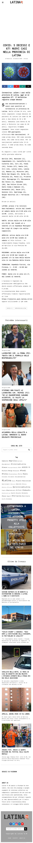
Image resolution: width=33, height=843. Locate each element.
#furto (20, 474)
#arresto (19, 461)
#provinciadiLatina (20, 308)
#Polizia (24, 484)
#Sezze (4, 496)
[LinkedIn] (19, 824)
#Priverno (9, 487)
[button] (29, 450)
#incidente (11, 476)
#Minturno (12, 484)
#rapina (4, 490)
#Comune (4, 467)
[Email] (28, 86)
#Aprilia (13, 461)
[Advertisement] (16, 23)
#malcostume (26, 480)
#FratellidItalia (13, 474)
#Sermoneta (25, 493)
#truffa (4, 499)
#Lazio (18, 481)
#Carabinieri (6, 464)
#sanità (13, 493)
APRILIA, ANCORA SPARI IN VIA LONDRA (16, 714)
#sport (9, 496)
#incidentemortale (20, 476)
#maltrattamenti (6, 484)
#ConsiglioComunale (13, 467)
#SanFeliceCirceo (6, 493)
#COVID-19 (9, 308)
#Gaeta (25, 474)
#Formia (5, 474)
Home (9, 838)
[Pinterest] (16, 86)
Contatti (15, 838)
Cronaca (26, 58)
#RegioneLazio (10, 490)
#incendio (4, 476)
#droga (10, 470)
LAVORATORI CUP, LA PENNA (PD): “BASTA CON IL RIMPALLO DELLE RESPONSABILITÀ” (16, 355)
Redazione (9, 58)
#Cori (19, 467)
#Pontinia (4, 487)
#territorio (26, 496)
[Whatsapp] (22, 86)
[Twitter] (10, 86)
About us (22, 838)
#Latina (6, 480)
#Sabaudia (26, 490)
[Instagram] (16, 824)
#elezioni (16, 470)
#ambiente (5, 461)
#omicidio (18, 484)
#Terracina (16, 496)
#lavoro (13, 480)
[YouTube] (22, 824)
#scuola (18, 493)
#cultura (4, 470)
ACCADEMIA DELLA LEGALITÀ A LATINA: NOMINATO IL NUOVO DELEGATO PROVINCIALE (14, 434)
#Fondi (23, 470)
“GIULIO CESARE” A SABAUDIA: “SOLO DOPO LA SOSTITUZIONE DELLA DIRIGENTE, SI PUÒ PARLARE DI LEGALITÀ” (16, 634)
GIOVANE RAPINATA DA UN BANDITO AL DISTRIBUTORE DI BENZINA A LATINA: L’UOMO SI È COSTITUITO (15, 594)
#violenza (9, 499)
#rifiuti (19, 490)
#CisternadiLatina (18, 464)
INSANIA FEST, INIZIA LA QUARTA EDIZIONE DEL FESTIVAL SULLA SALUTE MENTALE (15, 752)
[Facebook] (5, 86)
